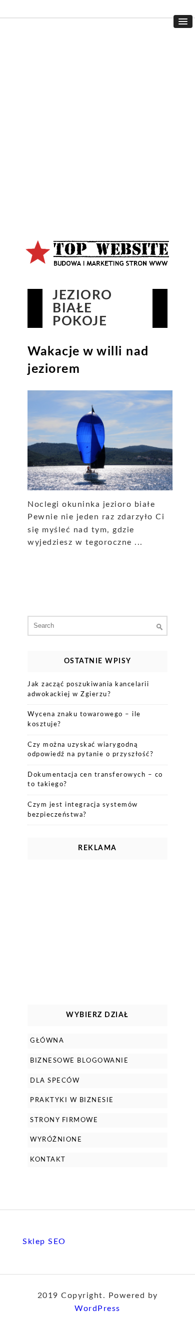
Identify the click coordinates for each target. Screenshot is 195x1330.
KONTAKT (48, 1160)
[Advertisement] (97, 119)
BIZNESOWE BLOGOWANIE (79, 1061)
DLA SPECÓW (55, 1081)
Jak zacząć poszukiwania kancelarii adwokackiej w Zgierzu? (88, 689)
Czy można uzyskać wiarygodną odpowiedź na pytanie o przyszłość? (91, 750)
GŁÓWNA (47, 1041)
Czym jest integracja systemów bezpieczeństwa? (83, 810)
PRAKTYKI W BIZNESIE (72, 1100)
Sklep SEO (44, 1242)
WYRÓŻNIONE (56, 1140)
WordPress (97, 1309)
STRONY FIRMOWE (64, 1120)
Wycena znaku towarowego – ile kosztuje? (84, 719)
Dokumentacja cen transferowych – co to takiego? (95, 780)
